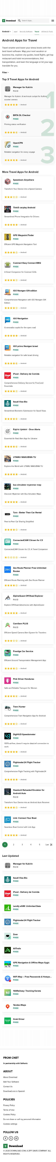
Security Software (26, 32)
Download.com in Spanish (14, 1091)
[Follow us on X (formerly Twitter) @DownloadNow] (11, 1138)
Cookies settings (10, 1124)
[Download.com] (9, 20)
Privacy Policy (9, 1105)
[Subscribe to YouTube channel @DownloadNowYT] (16, 1138)
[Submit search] (19, 20)
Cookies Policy (9, 1114)
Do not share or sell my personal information (22, 1119)
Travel (37, 32)
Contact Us (8, 1086)
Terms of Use (8, 1110)
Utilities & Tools (47, 32)
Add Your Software (11, 1082)
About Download (10, 1077)
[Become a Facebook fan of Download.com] (5, 1138)
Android (5, 31)
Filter (4, 72)
